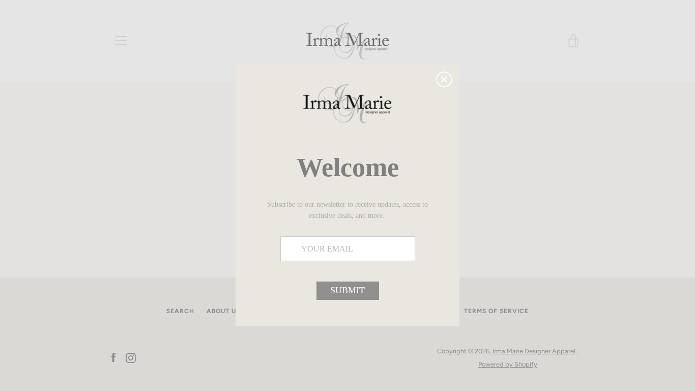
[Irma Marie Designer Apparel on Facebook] (113, 357)
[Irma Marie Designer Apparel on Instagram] (131, 357)
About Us (223, 311)
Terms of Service (496, 311)
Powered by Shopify (507, 364)
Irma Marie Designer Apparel (535, 351)
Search (180, 311)
